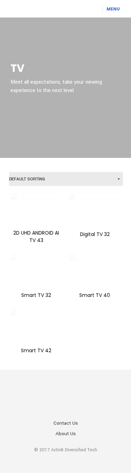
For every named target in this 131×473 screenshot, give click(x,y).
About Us (66, 433)
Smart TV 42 (36, 350)
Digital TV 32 (95, 234)
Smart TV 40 (94, 295)
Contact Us (65, 423)
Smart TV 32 (36, 295)
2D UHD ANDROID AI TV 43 (36, 236)
